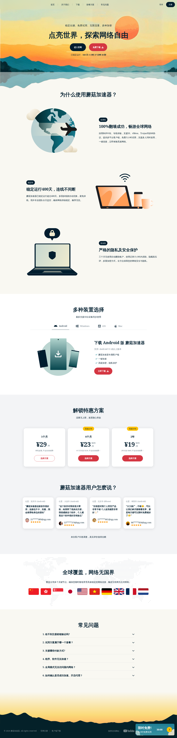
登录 (161, 4)
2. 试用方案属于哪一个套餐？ (58, 642)
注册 (170, 4)
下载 (78, 4)
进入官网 (78, 47)
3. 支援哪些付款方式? (54, 650)
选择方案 (44, 458)
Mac (120, 326)
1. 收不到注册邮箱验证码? (56, 634)
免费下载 (97, 47)
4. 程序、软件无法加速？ (56, 658)
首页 (53, 4)
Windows (84, 326)
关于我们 (65, 4)
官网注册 (44, 731)
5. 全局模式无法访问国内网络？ (59, 667)
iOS (104, 326)
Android (63, 326)
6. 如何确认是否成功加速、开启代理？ (63, 675)
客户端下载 (56, 731)
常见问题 (105, 4)
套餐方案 (90, 4)
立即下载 (102, 371)
